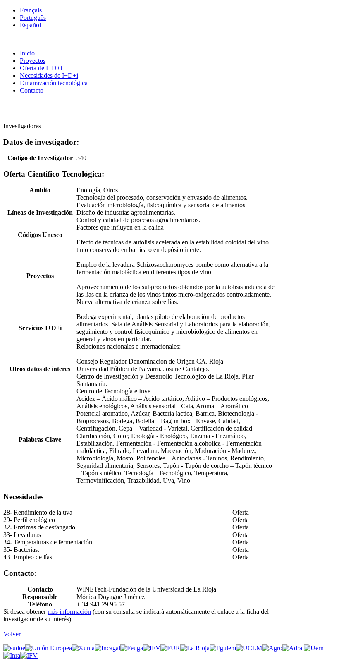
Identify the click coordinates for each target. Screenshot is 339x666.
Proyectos (32, 60)
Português (33, 17)
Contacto (31, 90)
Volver (12, 633)
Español (30, 25)
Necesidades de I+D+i (49, 75)
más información (69, 611)
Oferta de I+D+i (41, 68)
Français (31, 10)
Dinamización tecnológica (54, 82)
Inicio (27, 53)
